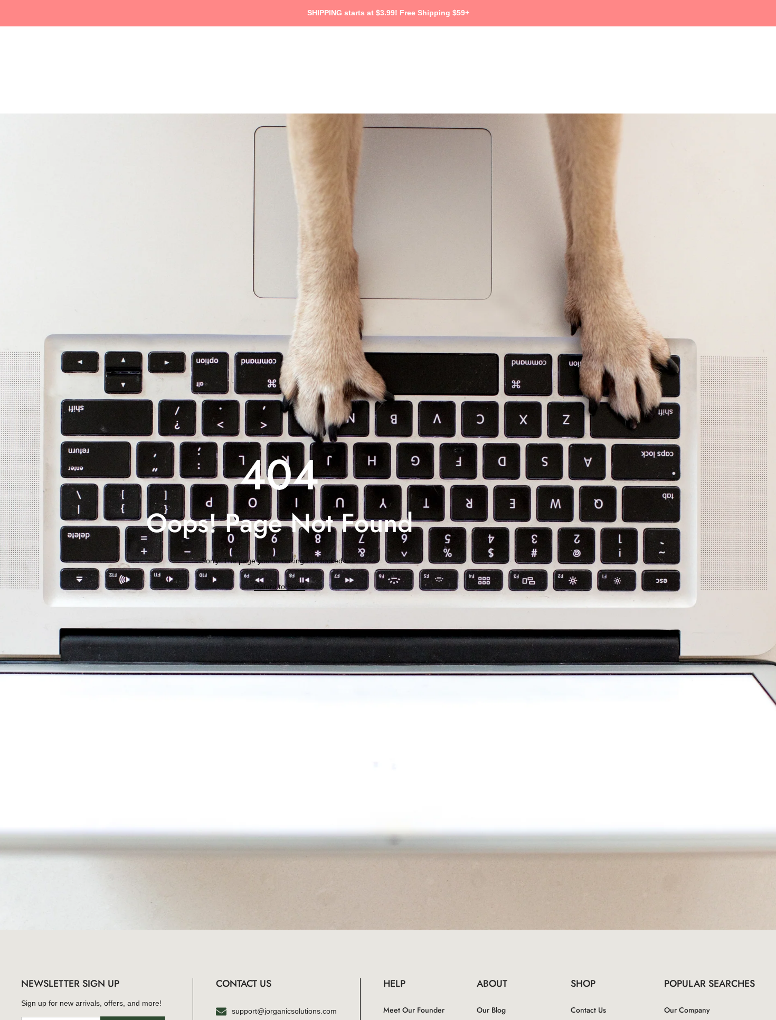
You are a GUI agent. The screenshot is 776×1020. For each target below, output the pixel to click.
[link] (279, 587)
